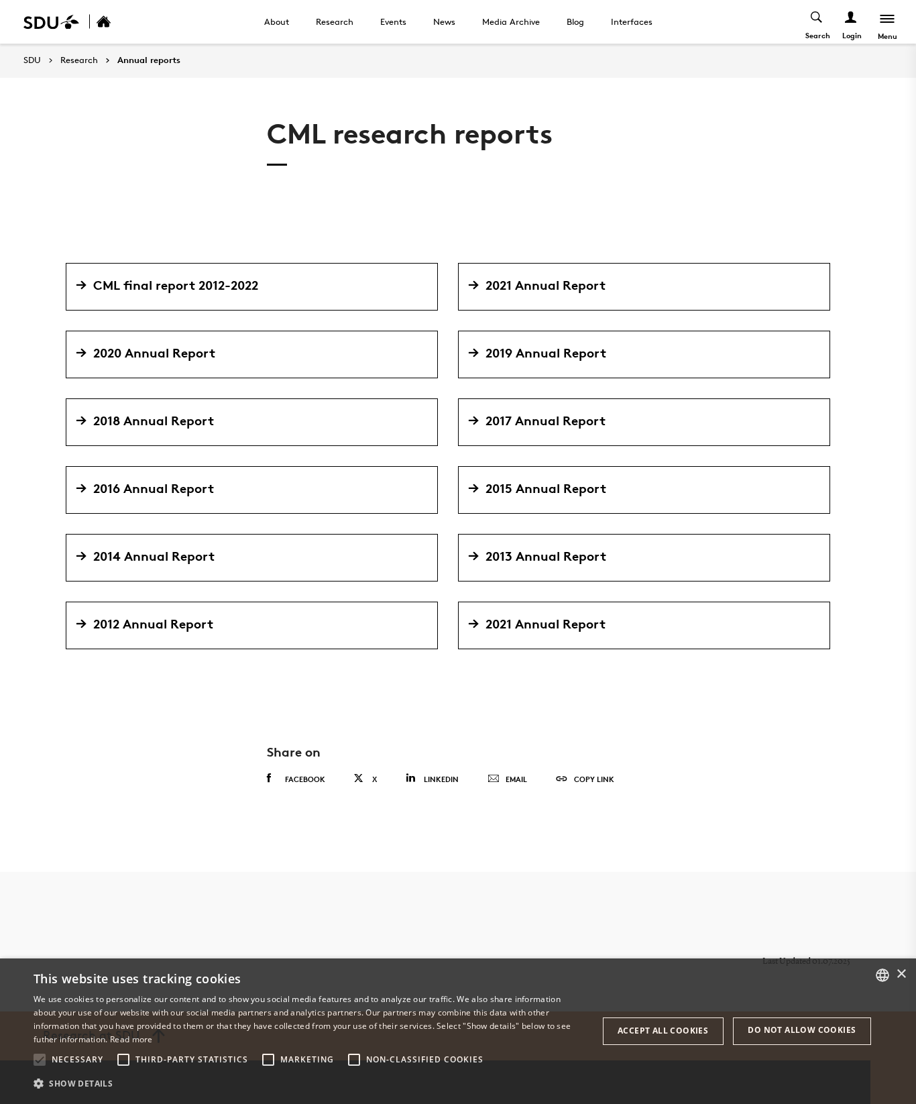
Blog (575, 21)
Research (334, 21)
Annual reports (148, 60)
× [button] (901, 974)
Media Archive (511, 21)
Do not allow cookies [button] (802, 1030)
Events (393, 21)
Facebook (305, 779)
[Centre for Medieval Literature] (118, 22)
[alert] (458, 1031)
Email (516, 779)
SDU (32, 60)
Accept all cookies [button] (663, 1030)
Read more (131, 1039)
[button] (39, 1059)
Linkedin (441, 779)
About (276, 21)
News (444, 21)
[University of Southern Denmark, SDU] (51, 22)
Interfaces (631, 21)
